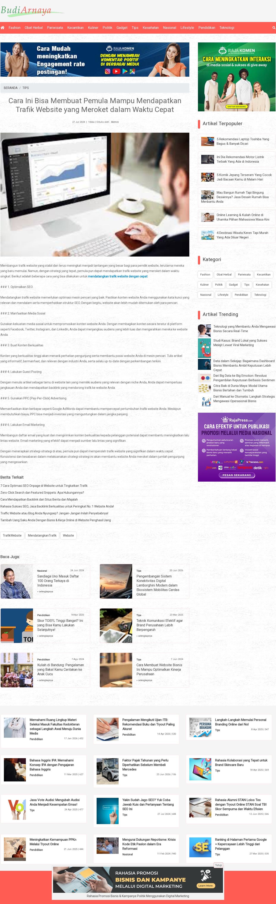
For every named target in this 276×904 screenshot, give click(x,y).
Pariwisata (55, 28)
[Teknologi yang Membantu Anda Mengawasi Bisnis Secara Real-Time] (207, 330)
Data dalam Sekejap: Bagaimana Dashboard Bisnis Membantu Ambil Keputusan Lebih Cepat (244, 365)
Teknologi (227, 28)
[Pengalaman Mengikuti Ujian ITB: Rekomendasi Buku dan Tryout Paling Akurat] (114, 729)
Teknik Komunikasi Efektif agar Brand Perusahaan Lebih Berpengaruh (159, 625)
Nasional (169, 28)
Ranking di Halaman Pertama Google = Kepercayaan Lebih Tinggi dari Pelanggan (241, 844)
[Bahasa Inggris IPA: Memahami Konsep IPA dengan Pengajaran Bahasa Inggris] (21, 769)
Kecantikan (75, 28)
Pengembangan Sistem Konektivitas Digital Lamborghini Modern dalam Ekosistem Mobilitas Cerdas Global (157, 585)
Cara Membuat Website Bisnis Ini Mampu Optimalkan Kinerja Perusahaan (159, 669)
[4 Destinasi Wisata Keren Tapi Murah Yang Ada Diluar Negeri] (211, 235)
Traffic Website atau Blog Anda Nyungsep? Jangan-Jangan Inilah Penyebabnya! (54, 513)
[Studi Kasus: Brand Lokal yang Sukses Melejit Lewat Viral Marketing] (207, 348)
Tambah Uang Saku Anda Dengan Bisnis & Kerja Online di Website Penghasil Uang (55, 520)
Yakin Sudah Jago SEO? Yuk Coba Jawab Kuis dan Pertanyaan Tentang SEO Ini (148, 804)
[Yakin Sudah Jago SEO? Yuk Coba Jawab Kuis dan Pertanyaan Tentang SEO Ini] (114, 810)
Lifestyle (187, 28)
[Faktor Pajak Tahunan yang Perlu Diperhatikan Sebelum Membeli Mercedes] (114, 771)
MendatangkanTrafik (42, 535)
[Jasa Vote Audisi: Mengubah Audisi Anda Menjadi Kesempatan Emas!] (21, 808)
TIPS (25, 88)
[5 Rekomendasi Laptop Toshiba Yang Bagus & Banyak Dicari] (211, 141)
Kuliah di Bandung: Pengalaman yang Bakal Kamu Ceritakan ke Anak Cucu (60, 669)
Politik (107, 28)
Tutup (218, 865)
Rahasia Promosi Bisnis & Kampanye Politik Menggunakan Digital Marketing (138, 896)
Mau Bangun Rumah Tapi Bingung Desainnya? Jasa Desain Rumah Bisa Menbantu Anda (235, 197)
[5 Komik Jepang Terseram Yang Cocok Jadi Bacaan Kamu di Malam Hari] (211, 177)
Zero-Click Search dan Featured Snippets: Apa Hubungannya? (42, 492)
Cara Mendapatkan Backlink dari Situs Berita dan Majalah (39, 499)
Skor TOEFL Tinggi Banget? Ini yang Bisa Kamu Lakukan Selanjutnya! (60, 625)
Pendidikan (206, 28)
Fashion (14, 28)
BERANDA (11, 88)
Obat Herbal (34, 28)
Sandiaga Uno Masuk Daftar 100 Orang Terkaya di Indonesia (58, 580)
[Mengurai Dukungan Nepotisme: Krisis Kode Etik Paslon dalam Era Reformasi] (114, 845)
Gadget (122, 28)
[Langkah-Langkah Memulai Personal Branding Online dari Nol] (206, 727)
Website (68, 535)
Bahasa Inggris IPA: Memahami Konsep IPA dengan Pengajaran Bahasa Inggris (52, 764)
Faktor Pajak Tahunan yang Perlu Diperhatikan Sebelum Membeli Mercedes (145, 764)
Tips (135, 28)
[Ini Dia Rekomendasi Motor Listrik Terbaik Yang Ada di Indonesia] (211, 159)
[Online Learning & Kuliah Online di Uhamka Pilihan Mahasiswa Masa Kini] (211, 217)
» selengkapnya (45, 591)
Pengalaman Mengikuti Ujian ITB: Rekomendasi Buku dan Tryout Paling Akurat (148, 724)
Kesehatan (151, 28)
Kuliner (93, 28)
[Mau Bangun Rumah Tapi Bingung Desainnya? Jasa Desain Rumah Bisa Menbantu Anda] (211, 194)
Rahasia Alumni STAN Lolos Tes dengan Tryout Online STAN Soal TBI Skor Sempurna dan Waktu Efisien (241, 804)
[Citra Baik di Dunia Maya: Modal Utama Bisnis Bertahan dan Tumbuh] (207, 388)
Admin (115, 122)
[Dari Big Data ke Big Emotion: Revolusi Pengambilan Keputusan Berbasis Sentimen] (207, 378)
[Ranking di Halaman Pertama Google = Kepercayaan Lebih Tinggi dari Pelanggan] (206, 847)
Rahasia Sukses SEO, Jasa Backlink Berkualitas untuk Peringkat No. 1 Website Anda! (57, 506)
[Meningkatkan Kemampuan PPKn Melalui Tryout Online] (21, 849)
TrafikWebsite (12, 535)
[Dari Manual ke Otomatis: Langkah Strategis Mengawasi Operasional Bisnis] (207, 400)
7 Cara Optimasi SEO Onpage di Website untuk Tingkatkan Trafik (44, 485)
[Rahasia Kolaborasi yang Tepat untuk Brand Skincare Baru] (206, 769)
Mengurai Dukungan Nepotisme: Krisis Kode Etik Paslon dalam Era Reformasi (149, 844)
